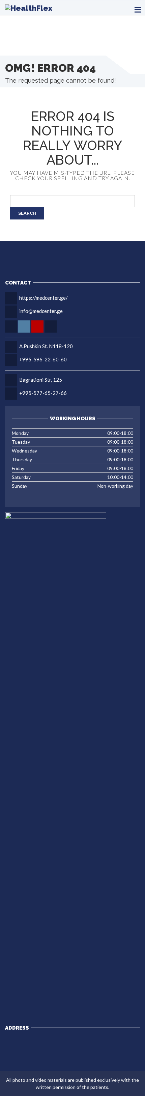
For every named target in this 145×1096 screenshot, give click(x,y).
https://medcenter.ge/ (43, 298)
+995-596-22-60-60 (43, 359)
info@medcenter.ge (41, 311)
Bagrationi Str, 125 (40, 380)
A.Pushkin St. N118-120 (46, 346)
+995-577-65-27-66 (43, 393)
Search (27, 213)
